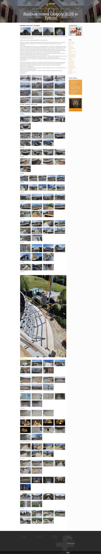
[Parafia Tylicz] (50, 3)
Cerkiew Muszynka (72, 67)
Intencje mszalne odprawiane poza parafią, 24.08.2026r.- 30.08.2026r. (75, 87)
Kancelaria (71, 69)
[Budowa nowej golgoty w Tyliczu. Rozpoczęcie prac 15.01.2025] (25, 109)
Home (70, 44)
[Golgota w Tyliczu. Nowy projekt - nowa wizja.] (25, 422)
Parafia (70, 58)
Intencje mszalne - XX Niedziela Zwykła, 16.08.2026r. (75, 92)
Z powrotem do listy (65, 274)
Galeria (70, 70)
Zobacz (70, 109)
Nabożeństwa (71, 63)
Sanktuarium (71, 65)
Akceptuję (68, 552)
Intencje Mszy (71, 62)
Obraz (70, 50)
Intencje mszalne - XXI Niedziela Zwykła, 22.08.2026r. (75, 82)
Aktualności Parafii (72, 54)
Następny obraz (21, 274)
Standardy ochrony (72, 51)
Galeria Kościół (72, 48)
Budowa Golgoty (72, 66)
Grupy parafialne (72, 55)
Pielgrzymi (71, 59)
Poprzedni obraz (20, 274)
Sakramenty (71, 47)
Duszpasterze (71, 41)
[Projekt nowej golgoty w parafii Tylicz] (25, 31)
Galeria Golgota (72, 43)
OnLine (70, 52)
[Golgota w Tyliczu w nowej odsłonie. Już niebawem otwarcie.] (25, 396)
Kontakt (70, 73)
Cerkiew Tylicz (71, 61)
